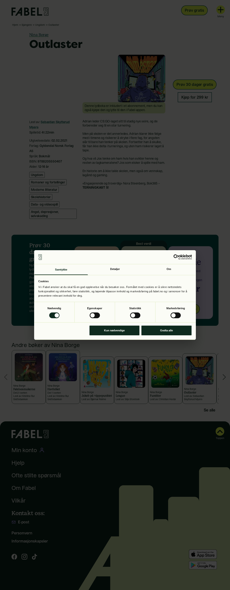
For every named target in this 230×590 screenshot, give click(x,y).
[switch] (95, 315)
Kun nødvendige (114, 330)
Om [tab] (169, 269)
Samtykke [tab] (61, 269)
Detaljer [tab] (115, 269)
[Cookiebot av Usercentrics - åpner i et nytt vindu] (176, 257)
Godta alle (166, 330)
